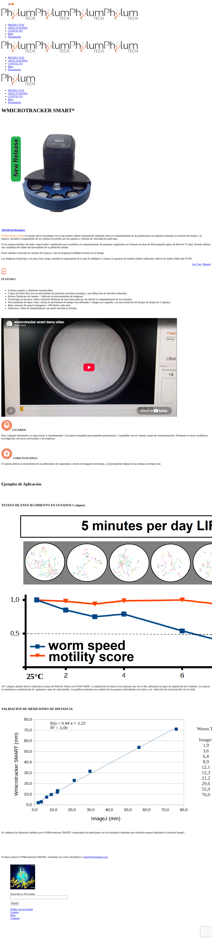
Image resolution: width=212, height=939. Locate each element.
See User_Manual (201, 264)
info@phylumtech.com (96, 857)
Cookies (14, 912)
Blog (12, 915)
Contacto (15, 918)
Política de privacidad (21, 909)
